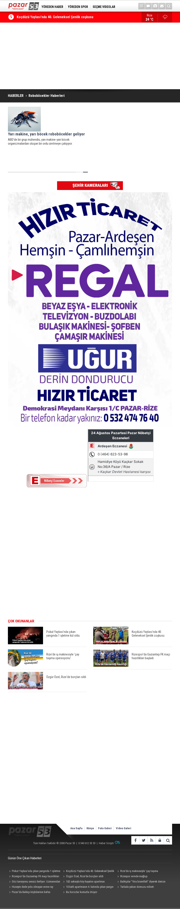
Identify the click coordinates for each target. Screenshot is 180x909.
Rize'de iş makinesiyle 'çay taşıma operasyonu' (137, 871)
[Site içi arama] (169, 6)
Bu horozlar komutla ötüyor (81, 892)
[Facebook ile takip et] (135, 840)
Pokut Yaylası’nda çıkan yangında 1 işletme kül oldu (34, 871)
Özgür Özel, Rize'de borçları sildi (84, 876)
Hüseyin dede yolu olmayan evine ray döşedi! (30, 887)
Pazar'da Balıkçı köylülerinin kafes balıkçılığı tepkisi (29, 892)
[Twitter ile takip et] (143, 840)
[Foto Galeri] (155, 6)
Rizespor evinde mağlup (134, 876)
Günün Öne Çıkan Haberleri (24, 858)
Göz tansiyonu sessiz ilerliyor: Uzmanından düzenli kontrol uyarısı (34, 882)
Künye (90, 828)
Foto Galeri (105, 828)
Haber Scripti (106, 843)
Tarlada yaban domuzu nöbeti (137, 886)
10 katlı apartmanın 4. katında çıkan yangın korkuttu (87, 887)
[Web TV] (148, 6)
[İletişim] (162, 6)
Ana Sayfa (76, 828)
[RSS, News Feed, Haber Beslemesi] (152, 840)
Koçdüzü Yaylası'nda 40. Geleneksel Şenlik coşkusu (55, 17)
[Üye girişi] (160, 840)
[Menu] (141, 6)
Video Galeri (123, 828)
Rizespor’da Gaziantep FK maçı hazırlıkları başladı (33, 877)
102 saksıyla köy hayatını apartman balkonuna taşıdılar (83, 882)
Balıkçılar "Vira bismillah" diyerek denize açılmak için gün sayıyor (140, 882)
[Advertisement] (90, 56)
